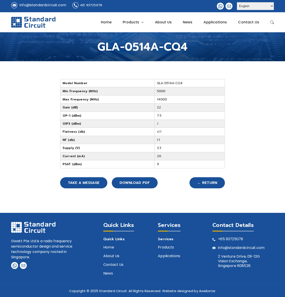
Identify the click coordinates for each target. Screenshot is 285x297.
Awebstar (207, 291)
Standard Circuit (113, 291)
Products (131, 22)
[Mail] (229, 6)
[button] (141, 22)
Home (106, 22)
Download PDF (135, 182)
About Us (163, 22)
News (188, 22)
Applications (215, 22)
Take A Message (84, 182)
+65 (221, 239)
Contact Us (248, 22)
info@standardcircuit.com (43, 5)
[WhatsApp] (220, 6)
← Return (207, 182)
